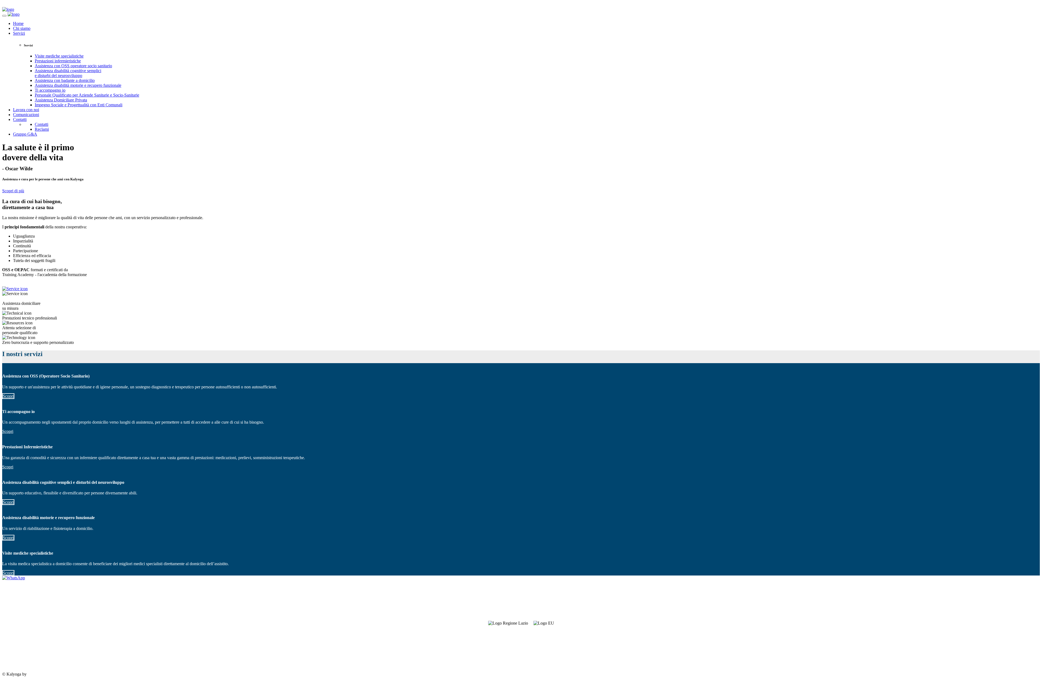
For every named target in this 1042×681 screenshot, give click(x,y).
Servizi (19, 33)
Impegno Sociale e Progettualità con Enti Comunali (78, 105)
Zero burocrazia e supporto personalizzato (38, 342)
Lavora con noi (26, 109)
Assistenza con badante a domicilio (65, 80)
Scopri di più (13, 190)
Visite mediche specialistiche (59, 56)
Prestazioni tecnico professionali (29, 318)
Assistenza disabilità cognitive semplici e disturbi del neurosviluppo (68, 73)
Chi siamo (21, 28)
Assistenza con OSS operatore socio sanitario (73, 65)
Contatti (20, 119)
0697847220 (13, 646)
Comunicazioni (26, 114)
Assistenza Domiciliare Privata (61, 100)
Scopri (8, 396)
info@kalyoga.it (16, 655)
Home (18, 23)
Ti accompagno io (50, 90)
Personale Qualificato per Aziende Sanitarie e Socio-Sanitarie (87, 95)
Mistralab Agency (43, 674)
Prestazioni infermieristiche (58, 61)
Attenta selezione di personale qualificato (19, 330)
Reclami (42, 129)
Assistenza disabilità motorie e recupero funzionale (78, 85)
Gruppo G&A (25, 134)
